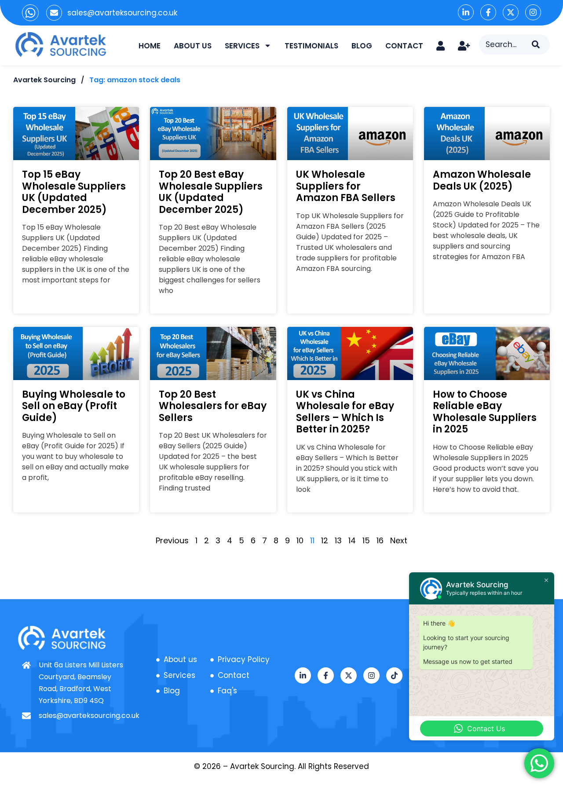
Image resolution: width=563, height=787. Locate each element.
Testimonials (311, 45)
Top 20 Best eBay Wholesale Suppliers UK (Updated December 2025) (211, 192)
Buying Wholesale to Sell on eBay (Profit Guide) (73, 406)
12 (324, 540)
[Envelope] (54, 13)
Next (398, 540)
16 (380, 540)
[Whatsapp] (30, 12)
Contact (404, 45)
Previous (172, 540)
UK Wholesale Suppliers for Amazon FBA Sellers (345, 186)
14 (352, 540)
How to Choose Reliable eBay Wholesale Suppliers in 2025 (485, 412)
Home (150, 45)
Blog (361, 45)
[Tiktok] (394, 675)
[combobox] (505, 44)
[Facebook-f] (488, 12)
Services (242, 45)
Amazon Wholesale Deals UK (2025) (482, 180)
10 (299, 540)
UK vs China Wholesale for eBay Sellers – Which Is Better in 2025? (345, 412)
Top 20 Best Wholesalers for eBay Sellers (213, 406)
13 (338, 540)
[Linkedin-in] (466, 12)
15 (366, 540)
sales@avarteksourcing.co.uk (122, 12)
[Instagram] (533, 12)
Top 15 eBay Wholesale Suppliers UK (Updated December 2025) (74, 192)
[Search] (541, 44)
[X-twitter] (511, 12)
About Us (193, 45)
